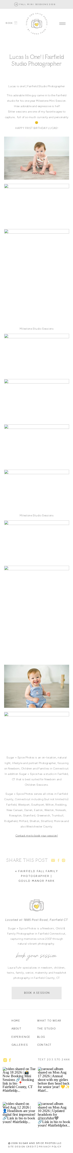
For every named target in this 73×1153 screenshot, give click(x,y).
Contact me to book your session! (36, 835)
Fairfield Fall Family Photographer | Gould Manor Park (38, 876)
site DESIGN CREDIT (22, 1146)
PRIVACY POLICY (50, 1146)
